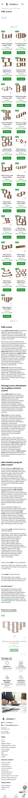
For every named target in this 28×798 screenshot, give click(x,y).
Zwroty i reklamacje (6, 766)
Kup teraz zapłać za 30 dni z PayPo (9, 775)
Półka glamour (5, 534)
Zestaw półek (9, 557)
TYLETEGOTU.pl (4, 8)
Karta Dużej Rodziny (6, 774)
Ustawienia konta (5, 787)
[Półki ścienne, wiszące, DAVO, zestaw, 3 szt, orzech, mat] (7, 273)
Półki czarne (11, 577)
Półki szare (20, 579)
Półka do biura (10, 538)
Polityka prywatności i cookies (8, 745)
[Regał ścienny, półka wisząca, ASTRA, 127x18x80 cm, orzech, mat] (21, 273)
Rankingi (3, 756)
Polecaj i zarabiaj (5, 749)
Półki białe (4, 577)
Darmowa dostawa (6, 762)
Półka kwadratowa (15, 534)
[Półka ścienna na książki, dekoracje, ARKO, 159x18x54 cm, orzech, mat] (21, 142)
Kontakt (3, 741)
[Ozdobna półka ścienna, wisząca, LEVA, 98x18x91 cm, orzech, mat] (7, 142)
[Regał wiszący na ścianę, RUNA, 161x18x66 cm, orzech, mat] (7, 300)
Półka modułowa (10, 543)
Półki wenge (7, 580)
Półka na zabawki (10, 540)
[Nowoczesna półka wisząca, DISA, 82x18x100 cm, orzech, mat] (7, 115)
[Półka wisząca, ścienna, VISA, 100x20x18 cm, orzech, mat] (21, 247)
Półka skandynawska (14, 547)
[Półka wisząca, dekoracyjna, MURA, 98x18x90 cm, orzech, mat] (21, 221)
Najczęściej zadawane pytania (8, 779)
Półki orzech (21, 580)
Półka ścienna (9, 535)
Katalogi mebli (4, 751)
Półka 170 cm (7, 568)
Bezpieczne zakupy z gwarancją (9, 777)
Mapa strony (4, 754)
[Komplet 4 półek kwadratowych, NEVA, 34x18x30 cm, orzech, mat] (21, 63)
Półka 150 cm (16, 567)
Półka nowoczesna (11, 552)
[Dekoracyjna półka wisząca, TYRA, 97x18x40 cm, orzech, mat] (7, 36)
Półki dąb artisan (11, 579)
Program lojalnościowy (6, 772)
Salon (15, 8)
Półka (19, 8)
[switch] (24, 792)
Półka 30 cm (4, 565)
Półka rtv (11, 555)
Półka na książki (10, 542)
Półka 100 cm (8, 567)
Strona (12, 27)
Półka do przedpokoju (11, 553)
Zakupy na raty (4, 770)
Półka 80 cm (19, 565)
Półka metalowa (9, 545)
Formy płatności (5, 764)
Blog (2, 753)
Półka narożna (12, 550)
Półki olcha (14, 580)
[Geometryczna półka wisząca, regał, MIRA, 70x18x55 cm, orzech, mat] (7, 63)
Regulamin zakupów (6, 743)
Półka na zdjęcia (18, 535)
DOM (11, 8)
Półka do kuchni (11, 548)
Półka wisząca (12, 537)
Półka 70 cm (12, 565)
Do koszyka (7, 52)
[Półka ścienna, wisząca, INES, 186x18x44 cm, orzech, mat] (21, 168)
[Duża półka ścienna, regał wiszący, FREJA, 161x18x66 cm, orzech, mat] (21, 36)
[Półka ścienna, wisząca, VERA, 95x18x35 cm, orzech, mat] (21, 194)
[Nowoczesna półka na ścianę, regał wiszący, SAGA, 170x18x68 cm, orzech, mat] (7, 89)
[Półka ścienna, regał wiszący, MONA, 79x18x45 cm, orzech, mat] (7, 168)
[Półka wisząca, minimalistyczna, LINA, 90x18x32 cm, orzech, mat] (7, 247)
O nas (2, 739)
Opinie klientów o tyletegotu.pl (8, 747)
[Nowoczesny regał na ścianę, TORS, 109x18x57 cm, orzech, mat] (21, 115)
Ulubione (3, 789)
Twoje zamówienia (5, 785)
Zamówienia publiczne (6, 768)
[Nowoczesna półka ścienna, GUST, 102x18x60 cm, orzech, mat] (21, 89)
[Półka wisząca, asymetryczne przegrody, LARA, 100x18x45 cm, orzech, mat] (7, 221)
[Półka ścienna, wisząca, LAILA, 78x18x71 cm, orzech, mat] (7, 194)
